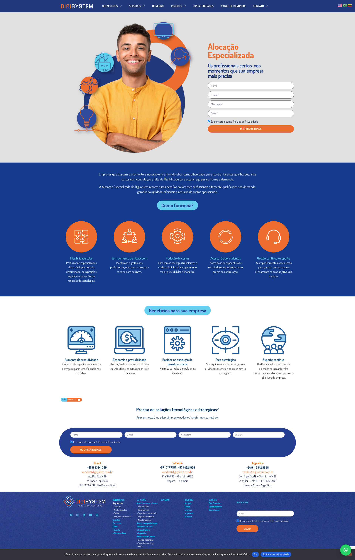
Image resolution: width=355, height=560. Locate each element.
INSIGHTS (176, 6)
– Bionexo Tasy (119, 533)
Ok (255, 554)
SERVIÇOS (135, 6)
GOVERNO (158, 6)
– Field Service (143, 509)
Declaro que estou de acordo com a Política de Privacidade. (264, 521)
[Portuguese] (345, 5)
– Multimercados (120, 509)
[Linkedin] (84, 515)
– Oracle (116, 529)
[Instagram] (77, 515)
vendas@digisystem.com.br (97, 472)
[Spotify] (97, 515)
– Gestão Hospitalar (145, 539)
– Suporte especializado (147, 513)
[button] (345, 550)
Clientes (116, 519)
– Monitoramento (144, 519)
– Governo (117, 506)
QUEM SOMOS (110, 6)
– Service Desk (143, 506)
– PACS (140, 546)
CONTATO (258, 6)
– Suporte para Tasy (145, 543)
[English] (340, 5)
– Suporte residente (145, 516)
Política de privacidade (276, 554)
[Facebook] (71, 515)
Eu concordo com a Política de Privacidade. (234, 121)
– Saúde (116, 513)
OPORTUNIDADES (203, 6)
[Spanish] (349, 5)
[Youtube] (90, 515)
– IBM (115, 526)
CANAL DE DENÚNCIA (233, 6)
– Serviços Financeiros (122, 516)
